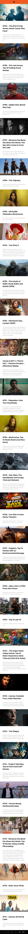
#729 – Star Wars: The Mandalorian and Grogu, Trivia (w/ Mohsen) (13, 477)
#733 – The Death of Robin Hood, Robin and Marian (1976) (13, 283)
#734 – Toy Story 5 (11, 245)
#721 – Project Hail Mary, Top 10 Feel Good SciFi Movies (13, 766)
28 (19, 932)
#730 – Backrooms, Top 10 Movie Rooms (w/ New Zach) (14, 439)
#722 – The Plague (11, 731)
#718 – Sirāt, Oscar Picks (13, 886)
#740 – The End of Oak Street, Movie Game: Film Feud (14, 28)
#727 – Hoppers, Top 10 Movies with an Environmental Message (13, 550)
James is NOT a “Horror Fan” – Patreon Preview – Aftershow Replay (14, 363)
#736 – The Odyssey (11, 180)
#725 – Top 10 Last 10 (12, 620)
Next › (23, 932)
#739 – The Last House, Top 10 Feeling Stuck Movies (13, 67)
